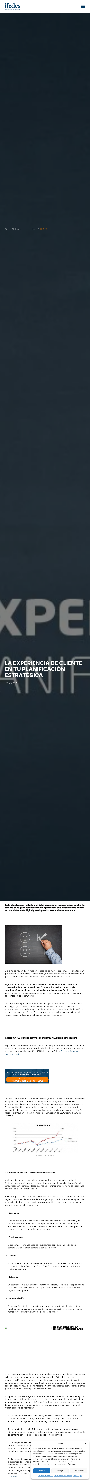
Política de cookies (45, 1476)
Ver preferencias (78, 1471)
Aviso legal (77, 1476)
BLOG (43, 229)
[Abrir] (83, 6)
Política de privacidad (63, 1476)
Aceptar (42, 1471)
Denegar (60, 1471)
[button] (86, 1443)
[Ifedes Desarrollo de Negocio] (12, 6)
